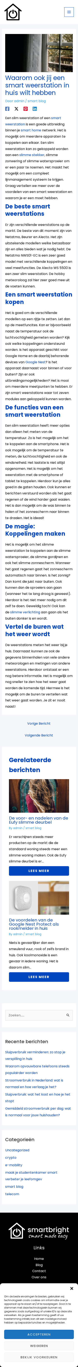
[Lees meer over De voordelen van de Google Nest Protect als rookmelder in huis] (39, 897)
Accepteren (39, 1334)
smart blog (37, 101)
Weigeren (39, 1346)
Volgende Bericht (39, 735)
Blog (39, 1265)
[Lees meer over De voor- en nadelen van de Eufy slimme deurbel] (39, 795)
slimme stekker (32, 155)
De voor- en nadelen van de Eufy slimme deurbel (38, 820)
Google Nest (35, 362)
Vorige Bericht (39, 723)
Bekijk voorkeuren (39, 1357)
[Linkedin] (35, 108)
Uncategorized (17, 1150)
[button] (72, 1288)
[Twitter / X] (16, 108)
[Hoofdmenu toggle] (69, 12)
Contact (39, 1271)
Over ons (39, 1277)
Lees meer (39, 870)
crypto (10, 1157)
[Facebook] (7, 108)
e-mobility (13, 1165)
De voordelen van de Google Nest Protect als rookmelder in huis (34, 924)
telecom (12, 1194)
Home (39, 1258)
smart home (31, 130)
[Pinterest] (26, 108)
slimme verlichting (25, 612)
